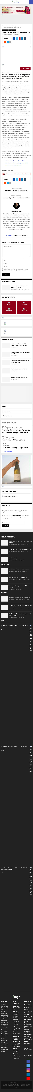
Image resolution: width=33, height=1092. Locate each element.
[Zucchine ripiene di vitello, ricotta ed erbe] (4, 599)
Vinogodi (12, 589)
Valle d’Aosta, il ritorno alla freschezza (19, 569)
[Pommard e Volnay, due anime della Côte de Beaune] (4, 587)
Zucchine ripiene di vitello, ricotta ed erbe (20, 597)
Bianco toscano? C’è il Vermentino (18, 577)
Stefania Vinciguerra (16, 289)
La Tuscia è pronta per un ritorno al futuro (16, 198)
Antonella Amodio (8, 34)
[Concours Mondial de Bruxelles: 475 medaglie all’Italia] (6, 362)
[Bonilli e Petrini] (4, 559)
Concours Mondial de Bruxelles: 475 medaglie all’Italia (20, 361)
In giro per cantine (12, 30)
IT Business (11, 1084)
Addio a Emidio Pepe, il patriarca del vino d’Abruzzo (20, 353)
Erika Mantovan (13, 571)
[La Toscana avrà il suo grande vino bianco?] (4, 551)
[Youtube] (28, 1078)
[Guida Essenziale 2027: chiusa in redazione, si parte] (6, 287)
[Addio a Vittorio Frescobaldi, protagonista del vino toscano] (6, 345)
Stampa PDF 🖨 (25, 68)
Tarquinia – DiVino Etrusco (13, 440)
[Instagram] (28, 1070)
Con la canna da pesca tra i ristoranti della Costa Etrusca (20, 614)
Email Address (6, 522)
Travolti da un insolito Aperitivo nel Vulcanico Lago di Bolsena (16, 431)
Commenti (9, 235)
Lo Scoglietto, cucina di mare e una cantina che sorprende (20, 606)
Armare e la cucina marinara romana (16, 190)
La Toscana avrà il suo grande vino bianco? (20, 549)
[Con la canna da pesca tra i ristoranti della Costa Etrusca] (4, 615)
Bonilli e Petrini (13, 558)
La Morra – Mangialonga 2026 (15, 447)
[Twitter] (28, 1065)
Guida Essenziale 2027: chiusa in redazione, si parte (19, 286)
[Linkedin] (28, 1074)
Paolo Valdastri (13, 617)
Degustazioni (5, 30)
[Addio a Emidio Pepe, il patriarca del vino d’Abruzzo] (6, 354)
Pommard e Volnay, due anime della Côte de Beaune (20, 586)
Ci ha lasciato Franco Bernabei (18, 369)
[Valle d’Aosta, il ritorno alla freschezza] (4, 570)
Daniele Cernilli (13, 560)
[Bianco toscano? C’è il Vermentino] (4, 579)
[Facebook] (28, 1061)
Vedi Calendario (8, 451)
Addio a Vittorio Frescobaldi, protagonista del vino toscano (19, 344)
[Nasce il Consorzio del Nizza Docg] (6, 379)
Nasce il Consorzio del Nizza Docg (19, 377)
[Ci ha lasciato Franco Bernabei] (6, 370)
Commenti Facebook (20, 235)
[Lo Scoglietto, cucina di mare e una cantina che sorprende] (4, 607)
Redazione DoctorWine (15, 579)
